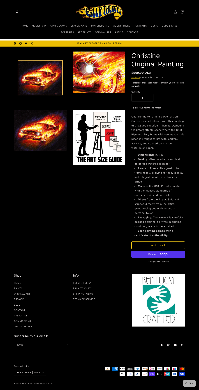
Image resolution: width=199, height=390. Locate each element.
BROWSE (19, 299)
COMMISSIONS (22, 321)
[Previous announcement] (66, 43)
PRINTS (18, 288)
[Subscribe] (66, 344)
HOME (17, 283)
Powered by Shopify (43, 383)
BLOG (17, 304)
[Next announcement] (132, 43)
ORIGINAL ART (22, 293)
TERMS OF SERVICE (84, 299)
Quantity (135, 91)
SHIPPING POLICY (83, 293)
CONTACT (19, 310)
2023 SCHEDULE (23, 326)
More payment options (158, 261)
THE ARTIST (20, 315)
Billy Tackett (27, 383)
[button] (17, 12)
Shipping (135, 77)
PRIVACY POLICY (82, 288)
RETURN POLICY (82, 283)
